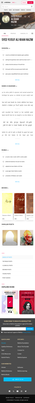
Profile (13, 33)
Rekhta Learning (22, 371)
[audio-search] (31, 6)
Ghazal (24, 33)
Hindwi (3, 367)
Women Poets (6, 269)
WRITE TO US (19, 379)
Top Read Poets (7, 261)
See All (17, 79)
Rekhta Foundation (23, 343)
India (23, 25)
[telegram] (25, 391)
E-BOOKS (28, 10)
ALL (5, 33)
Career (19, 353)
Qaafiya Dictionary (6, 346)
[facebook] (9, 391)
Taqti (2, 350)
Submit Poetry (5, 357)
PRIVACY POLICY (10, 397)
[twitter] (13, 391)
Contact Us (21, 350)
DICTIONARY (16, 10)
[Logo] (7, 3)
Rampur (20, 25)
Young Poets (6, 273)
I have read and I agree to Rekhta (17, 332)
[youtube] (17, 391)
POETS (6, 10)
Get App (30, 2)
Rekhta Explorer (22, 357)
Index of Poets (7, 257)
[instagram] (21, 391)
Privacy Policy (27, 332)
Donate (24, 2)
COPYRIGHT (26, 397)
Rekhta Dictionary (6, 371)
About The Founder (23, 346)
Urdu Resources (6, 353)
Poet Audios (6, 278)
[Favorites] (25, 16)
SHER (10, 10)
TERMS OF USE (18, 397)
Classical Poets (7, 265)
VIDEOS (23, 10)
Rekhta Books (5, 374)
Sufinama (20, 367)
